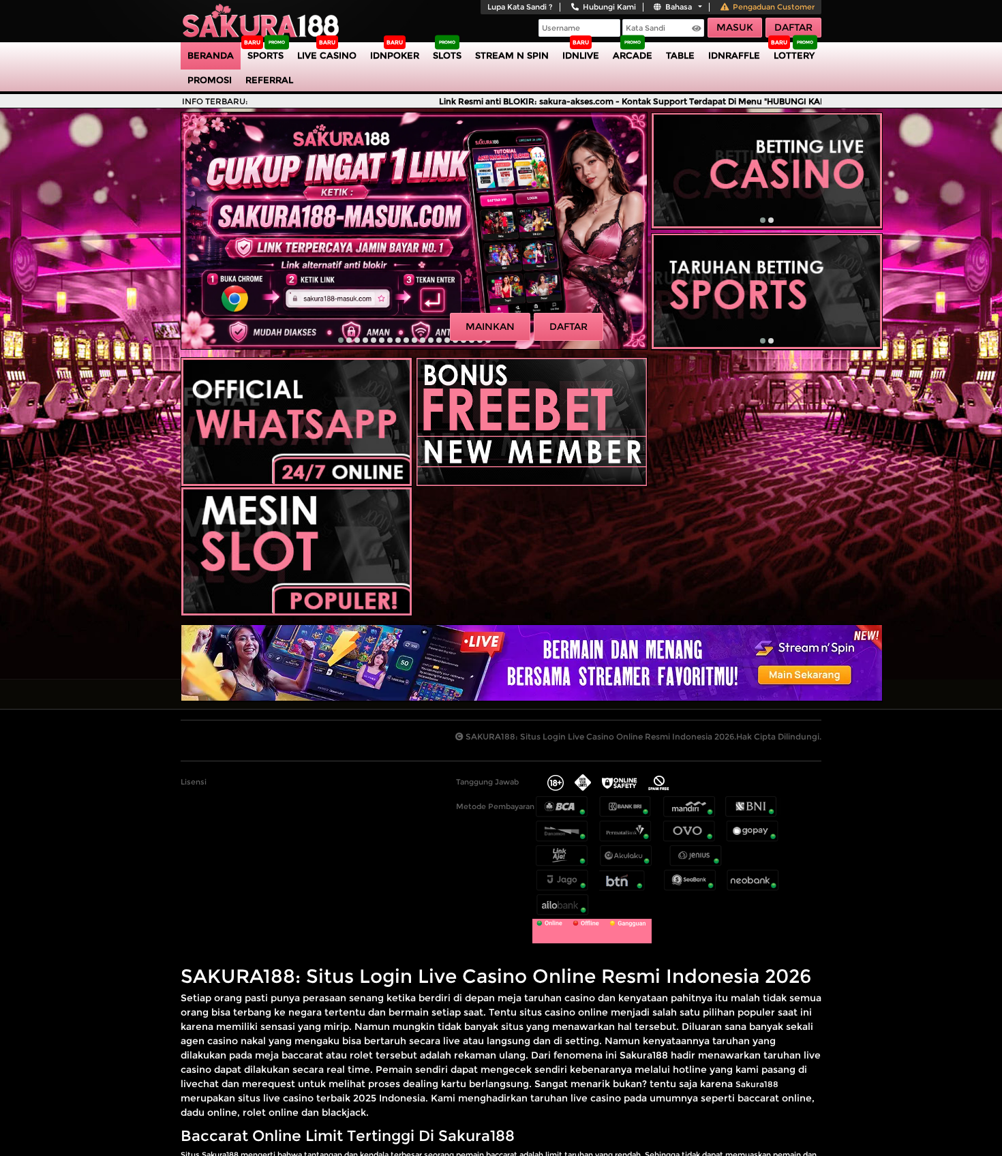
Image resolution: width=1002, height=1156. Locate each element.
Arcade (632, 55)
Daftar (793, 27)
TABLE (680, 55)
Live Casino (326, 55)
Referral (269, 79)
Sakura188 (756, 1084)
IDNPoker (394, 55)
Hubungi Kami (609, 7)
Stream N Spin (512, 55)
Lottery (794, 55)
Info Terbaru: (215, 101)
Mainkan (490, 326)
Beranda (210, 55)
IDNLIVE (580, 55)
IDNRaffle (734, 55)
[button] (341, 340)
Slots (447, 55)
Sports (265, 55)
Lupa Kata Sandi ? (520, 7)
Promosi (209, 79)
